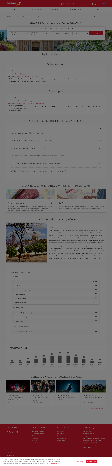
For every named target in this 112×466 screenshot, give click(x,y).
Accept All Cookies (91, 461)
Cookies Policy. (53, 463)
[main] (56, 461)
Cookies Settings (79, 461)
